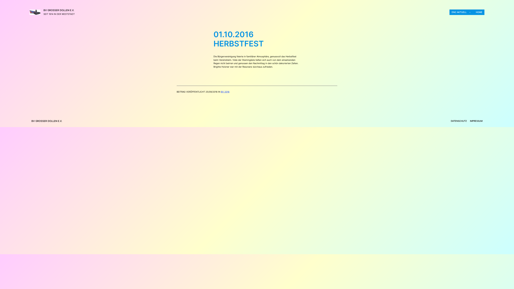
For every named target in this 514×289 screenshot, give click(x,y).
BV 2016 (225, 91)
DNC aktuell (459, 12)
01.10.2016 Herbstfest (238, 39)
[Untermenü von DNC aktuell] (470, 12)
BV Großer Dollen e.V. (59, 10)
